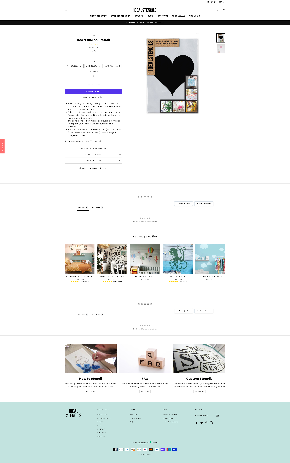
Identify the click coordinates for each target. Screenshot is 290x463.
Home (93, 36)
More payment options (93, 97)
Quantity (93, 71)
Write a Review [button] (205, 204)
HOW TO (139, 15)
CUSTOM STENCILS (121, 15)
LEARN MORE (90, 391)
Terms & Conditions (170, 422)
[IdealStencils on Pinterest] (206, 422)
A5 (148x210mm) (93, 66)
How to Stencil (93, 155)
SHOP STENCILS (98, 15)
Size (93, 61)
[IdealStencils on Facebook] (196, 422)
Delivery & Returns (170, 415)
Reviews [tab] (81, 208)
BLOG (150, 15)
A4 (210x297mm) (74, 66)
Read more (145, 391)
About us (133, 415)
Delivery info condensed (93, 149)
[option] (145, 23)
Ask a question (93, 160)
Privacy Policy (168, 418)
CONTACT (162, 15)
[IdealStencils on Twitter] (201, 422)
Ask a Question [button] (184, 204)
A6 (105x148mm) (112, 66)
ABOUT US (194, 15)
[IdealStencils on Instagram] (211, 422)
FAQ (131, 422)
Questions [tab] (96, 208)
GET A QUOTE (199, 391)
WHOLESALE (178, 15)
